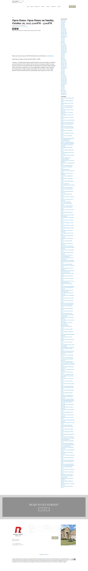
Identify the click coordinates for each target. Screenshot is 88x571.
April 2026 (63, 27)
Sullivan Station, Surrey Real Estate (67, 436)
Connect (72, 6)
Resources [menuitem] (53, 6)
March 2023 (63, 75)
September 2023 (64, 67)
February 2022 (63, 91)
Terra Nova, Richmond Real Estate (67, 443)
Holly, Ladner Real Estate (65, 272)
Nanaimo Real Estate (64, 325)
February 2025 (63, 45)
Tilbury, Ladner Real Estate (66, 446)
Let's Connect (44, 509)
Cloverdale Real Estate (65, 169)
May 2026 (63, 25)
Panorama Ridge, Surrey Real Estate (67, 347)
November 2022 (64, 80)
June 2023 (63, 71)
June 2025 (63, 40)
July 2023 (62, 69)
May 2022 (63, 88)
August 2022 (63, 84)
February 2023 (63, 76)
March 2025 (63, 43)
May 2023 (63, 72)
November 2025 (64, 33)
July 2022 (62, 85)
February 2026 (63, 29)
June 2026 (63, 24)
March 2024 (63, 59)
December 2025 (64, 32)
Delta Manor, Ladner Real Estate (67, 187)
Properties (37, 6)
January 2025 (63, 46)
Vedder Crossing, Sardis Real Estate (67, 460)
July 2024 (63, 54)
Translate (20, 2)
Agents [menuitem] (31, 6)
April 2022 (63, 89)
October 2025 (63, 34)
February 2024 (63, 60)
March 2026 (63, 28)
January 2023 (63, 77)
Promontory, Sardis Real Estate (66, 361)
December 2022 (64, 78)
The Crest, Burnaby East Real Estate (67, 444)
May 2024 (63, 56)
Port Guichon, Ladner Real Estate (67, 357)
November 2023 (64, 64)
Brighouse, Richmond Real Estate (67, 126)
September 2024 (64, 51)
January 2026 (63, 30)
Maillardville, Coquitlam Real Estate (67, 303)
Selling (47, 6)
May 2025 (63, 41)
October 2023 (63, 65)
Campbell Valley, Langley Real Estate (67, 138)
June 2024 (63, 55)
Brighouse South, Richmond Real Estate (21, 26)
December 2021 (64, 94)
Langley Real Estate (64, 291)
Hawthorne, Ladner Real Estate (66, 264)
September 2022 (64, 82)
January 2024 (63, 62)
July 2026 (63, 23)
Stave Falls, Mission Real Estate (66, 425)
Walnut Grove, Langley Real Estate (67, 464)
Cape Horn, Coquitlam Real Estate (67, 142)
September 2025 (64, 36)
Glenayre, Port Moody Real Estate (67, 246)
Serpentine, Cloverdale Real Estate (67, 399)
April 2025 (63, 42)
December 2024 (64, 47)
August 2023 (63, 68)
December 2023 (64, 63)
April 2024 (63, 58)
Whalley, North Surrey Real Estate (67, 474)
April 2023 (63, 73)
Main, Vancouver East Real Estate (67, 304)
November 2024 (64, 49)
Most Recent (63, 20)
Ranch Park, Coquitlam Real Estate (67, 374)
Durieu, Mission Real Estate (66, 201)
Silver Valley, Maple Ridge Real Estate (67, 400)
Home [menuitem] (28, 6)
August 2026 (63, 21)
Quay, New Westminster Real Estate (67, 362)
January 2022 (63, 93)
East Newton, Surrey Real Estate (67, 205)
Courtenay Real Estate (65, 183)
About (59, 6)
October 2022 (63, 81)
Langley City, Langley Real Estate (67, 290)
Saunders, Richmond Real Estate (67, 395)
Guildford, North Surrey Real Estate (67, 260)
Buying (42, 6)
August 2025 (63, 37)
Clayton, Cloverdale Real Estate (67, 165)
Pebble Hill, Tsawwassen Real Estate (67, 351)
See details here (50, 56)
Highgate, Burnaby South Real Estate (67, 270)
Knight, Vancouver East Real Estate (67, 286)
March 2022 (63, 90)
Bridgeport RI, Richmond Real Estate (67, 122)
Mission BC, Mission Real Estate (66, 313)
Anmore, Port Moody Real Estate (67, 105)
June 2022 (63, 86)
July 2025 (63, 38)
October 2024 (63, 50)
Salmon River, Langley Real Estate (67, 386)
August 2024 (63, 53)
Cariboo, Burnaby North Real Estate (67, 143)
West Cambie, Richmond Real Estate (67, 465)
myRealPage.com (46, 554)
